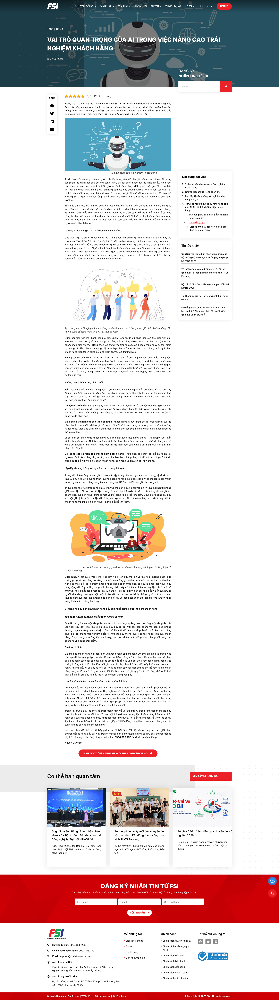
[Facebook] (200, 941)
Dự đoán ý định (197, 222)
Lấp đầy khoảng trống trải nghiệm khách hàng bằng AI (206, 198)
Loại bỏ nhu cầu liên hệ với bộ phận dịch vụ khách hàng (207, 228)
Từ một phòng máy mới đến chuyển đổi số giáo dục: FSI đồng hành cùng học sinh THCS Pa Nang (205, 273)
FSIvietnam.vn (102, 996)
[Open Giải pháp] (113, 6)
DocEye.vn (73, 996)
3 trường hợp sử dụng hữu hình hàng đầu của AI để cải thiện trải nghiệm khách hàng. (206, 207)
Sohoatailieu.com (56, 996)
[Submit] (226, 86)
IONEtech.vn (119, 996)
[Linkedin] (215, 941)
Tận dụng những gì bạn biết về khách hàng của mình (208, 216)
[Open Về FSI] (194, 6)
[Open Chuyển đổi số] (95, 6)
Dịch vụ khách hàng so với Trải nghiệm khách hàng (205, 186)
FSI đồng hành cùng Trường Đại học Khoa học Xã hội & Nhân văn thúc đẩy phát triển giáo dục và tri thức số (203, 311)
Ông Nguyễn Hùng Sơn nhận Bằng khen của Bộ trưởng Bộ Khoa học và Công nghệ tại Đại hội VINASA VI (204, 257)
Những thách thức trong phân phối (203, 191)
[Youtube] (208, 941)
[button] (201, 6)
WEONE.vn (87, 996)
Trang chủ (54, 29)
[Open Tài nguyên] (161, 6)
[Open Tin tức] (130, 6)
